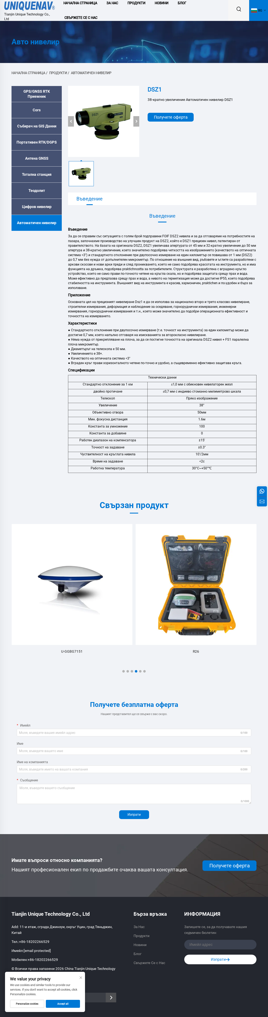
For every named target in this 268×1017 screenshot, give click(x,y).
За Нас (139, 927)
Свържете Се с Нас (80, 18)
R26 (196, 651)
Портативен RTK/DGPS (37, 142)
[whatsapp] (262, 491)
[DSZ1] (103, 121)
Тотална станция (37, 174)
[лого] (29, 6)
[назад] (71, 121)
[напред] (136, 121)
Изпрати (134, 815)
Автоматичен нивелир (91, 73)
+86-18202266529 (34, 942)
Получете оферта (171, 117)
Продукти (58, 73)
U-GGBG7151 (72, 651)
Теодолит (36, 190)
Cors (37, 110)
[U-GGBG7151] (72, 584)
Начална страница (28, 73)
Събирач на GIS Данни (36, 126)
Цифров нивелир (37, 206)
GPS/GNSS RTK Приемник (36, 94)
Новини (140, 945)
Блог (138, 954)
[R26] (196, 584)
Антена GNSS (36, 158)
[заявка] (262, 501)
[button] (123, 671)
